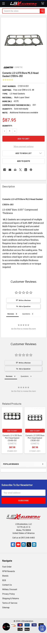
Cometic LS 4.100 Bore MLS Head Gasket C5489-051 (12, 438)
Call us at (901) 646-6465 (23, 537)
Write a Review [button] (25, 300)
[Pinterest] (31, 169)
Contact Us (7, 585)
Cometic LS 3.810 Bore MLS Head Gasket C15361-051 (35, 438)
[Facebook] (4, 169)
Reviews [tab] (11, 314)
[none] (23, 40)
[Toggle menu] (3, 3)
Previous (3, 430)
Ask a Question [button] (24, 306)
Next (43, 430)
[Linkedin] (25, 169)
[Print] (15, 169)
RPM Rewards (8, 571)
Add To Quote (23, 161)
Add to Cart (12, 431)
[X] (20, 169)
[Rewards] (6, 626)
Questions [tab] (26, 314)
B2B (4, 580)
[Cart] (43, 3)
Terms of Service (9, 603)
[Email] (10, 169)
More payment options (23, 146)
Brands (5, 576)
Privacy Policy (8, 594)
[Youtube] (18, 544)
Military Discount (9, 589)
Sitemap (6, 607)
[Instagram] (23, 544)
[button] (23, 153)
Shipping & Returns (10, 598)
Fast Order (7, 567)
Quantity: (7, 125)
